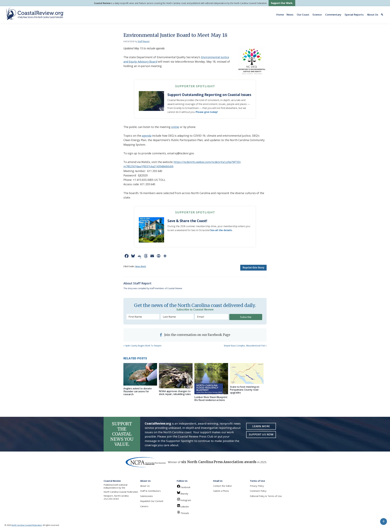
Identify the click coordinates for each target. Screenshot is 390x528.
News (289, 14)
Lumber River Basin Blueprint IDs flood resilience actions (210, 398)
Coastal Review (102, 3)
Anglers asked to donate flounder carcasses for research (137, 391)
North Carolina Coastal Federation (121, 491)
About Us (372, 14)
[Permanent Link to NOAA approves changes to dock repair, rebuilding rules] (176, 375)
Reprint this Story (253, 267)
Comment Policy (258, 490)
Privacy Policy (257, 485)
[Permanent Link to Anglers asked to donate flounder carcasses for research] (140, 374)
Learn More (261, 426)
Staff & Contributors (150, 490)
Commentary (333, 14)
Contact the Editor (222, 485)
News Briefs (140, 266)
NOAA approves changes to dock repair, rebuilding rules (175, 393)
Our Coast (303, 14)
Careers (144, 506)
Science (317, 14)
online (175, 127)
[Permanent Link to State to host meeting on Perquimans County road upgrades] (247, 373)
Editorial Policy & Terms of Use (266, 496)
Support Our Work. (282, 3)
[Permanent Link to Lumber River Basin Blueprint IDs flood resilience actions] (211, 378)
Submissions (146, 496)
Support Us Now (261, 434)
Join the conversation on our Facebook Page (196, 335)
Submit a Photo (221, 490)
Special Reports (354, 14)
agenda (146, 135)
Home (280, 14)
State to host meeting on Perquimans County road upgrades (244, 389)
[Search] (382, 14)
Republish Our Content (151, 501)
